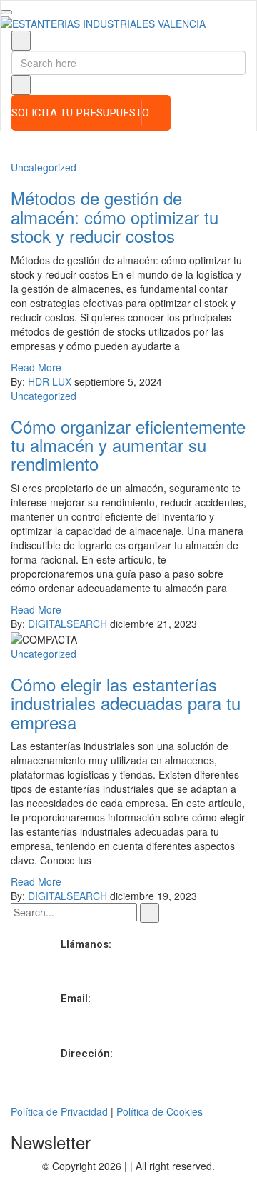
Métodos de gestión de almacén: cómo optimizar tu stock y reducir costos (114, 216)
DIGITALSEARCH (67, 623)
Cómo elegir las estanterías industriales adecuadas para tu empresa (126, 702)
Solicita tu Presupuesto (80, 113)
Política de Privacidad (59, 1111)
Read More (36, 367)
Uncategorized (43, 167)
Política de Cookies (159, 1111)
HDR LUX (49, 381)
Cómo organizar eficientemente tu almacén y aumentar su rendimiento (128, 445)
